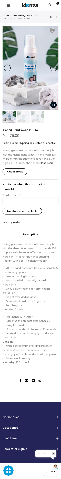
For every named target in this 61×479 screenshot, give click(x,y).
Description (30, 234)
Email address (12, 195)
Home (6, 15)
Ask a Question (12, 222)
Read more (47, 163)
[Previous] (7, 68)
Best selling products (24, 15)
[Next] (53, 68)
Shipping (24, 143)
